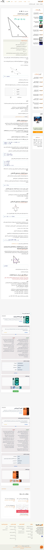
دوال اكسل (22, 548)
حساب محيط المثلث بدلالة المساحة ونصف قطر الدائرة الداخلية (16, 53)
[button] (27, 1)
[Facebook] (42, 537)
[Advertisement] (37, 60)
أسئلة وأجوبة (12, 506)
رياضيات (21, 15)
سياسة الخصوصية (5, 529)
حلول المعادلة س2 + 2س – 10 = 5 (22, 499)
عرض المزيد (20, 321)
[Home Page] (38, 525)
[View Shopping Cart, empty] (3, 1)
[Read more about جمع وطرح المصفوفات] (22, 508)
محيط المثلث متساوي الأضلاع (21, 46)
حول (7, 526)
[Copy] (23, 11)
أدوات (15, 1)
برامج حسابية (25, 15)
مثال (23, 51)
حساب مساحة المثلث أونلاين (19, 116)
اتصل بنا (17, 547)
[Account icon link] (1, 1)
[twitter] (20, 12)
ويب (28, 1)
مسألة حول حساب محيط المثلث (21, 54)
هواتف (25, 1)
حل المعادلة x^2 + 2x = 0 (10, 505)
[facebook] (22, 12)
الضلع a (18, 89)
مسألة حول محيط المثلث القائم (20, 44)
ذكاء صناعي (20, 1)
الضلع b (18, 91)
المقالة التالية (3, 488)
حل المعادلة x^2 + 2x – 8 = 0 (10, 498)
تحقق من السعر (15, 391)
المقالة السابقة (27, 488)
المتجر (12, 1)
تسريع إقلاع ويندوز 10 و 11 (21, 526)
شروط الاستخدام (22, 547)
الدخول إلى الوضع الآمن (21, 532)
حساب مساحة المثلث (15, 243)
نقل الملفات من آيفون (30, 526)
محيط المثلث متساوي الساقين (21, 49)
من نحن (14, 547)
